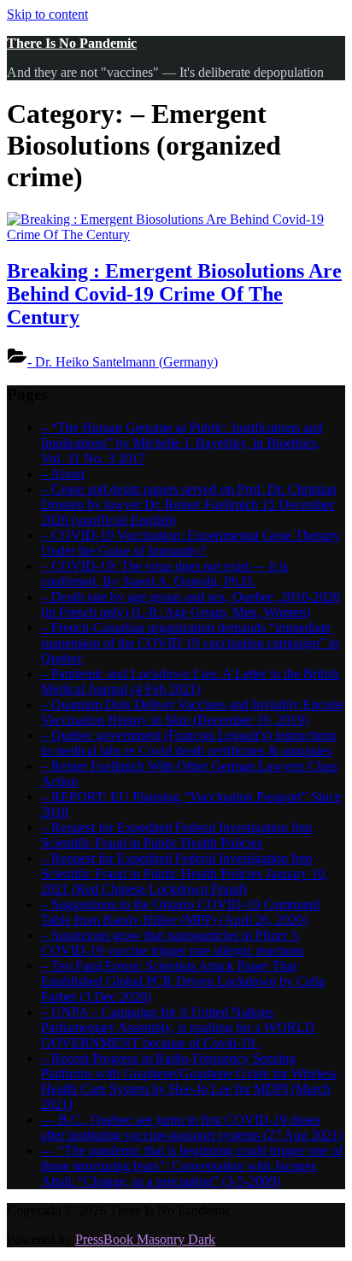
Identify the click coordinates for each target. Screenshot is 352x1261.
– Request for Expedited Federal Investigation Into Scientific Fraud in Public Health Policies (177, 835)
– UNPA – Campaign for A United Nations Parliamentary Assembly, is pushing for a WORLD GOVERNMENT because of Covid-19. (178, 1027)
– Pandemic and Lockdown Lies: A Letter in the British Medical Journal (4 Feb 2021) (190, 681)
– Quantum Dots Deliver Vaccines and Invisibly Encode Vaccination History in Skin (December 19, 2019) (192, 712)
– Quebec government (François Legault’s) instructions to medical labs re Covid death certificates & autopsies (189, 743)
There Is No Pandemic (72, 43)
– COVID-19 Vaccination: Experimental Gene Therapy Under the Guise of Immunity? (190, 543)
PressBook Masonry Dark (145, 1239)
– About (63, 473)
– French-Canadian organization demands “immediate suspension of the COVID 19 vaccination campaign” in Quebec (190, 643)
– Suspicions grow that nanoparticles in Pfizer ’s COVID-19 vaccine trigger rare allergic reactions (172, 943)
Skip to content (47, 14)
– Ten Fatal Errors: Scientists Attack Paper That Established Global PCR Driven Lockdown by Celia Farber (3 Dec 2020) (183, 981)
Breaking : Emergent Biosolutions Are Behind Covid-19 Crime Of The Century (174, 294)
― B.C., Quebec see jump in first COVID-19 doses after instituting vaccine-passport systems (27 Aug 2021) (192, 1127)
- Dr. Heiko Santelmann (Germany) (122, 362)
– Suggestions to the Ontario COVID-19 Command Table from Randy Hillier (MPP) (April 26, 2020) (180, 912)
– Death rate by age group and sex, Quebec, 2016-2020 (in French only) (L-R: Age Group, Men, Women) (190, 604)
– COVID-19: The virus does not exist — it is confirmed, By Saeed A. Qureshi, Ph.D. (164, 574)
